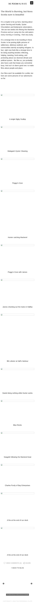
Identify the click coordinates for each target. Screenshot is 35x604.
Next (31, 584)
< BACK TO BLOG (17, 568)
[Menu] (31, 2)
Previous (3, 584)
